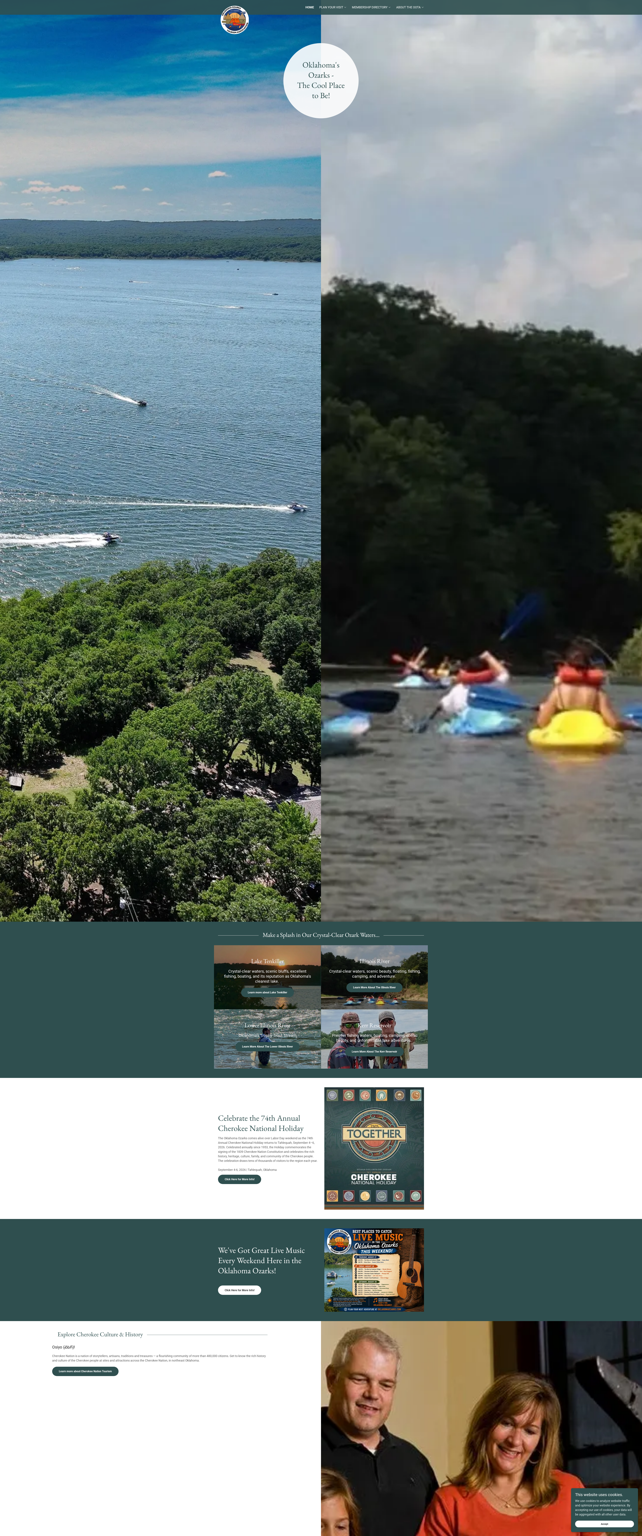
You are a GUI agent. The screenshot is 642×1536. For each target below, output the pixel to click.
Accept (604, 1524)
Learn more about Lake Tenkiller (267, 992)
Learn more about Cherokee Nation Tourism (85, 1371)
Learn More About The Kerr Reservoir (374, 1051)
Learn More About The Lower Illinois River (267, 1046)
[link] (244, 5)
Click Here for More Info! (239, 1179)
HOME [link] (309, 7)
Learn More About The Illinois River (374, 987)
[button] (333, 7)
